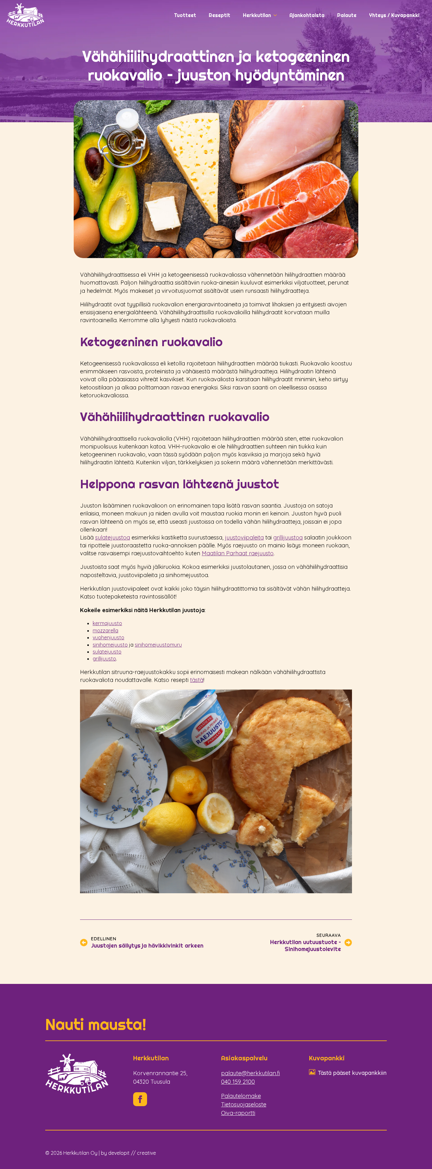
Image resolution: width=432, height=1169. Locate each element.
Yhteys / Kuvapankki (394, 15)
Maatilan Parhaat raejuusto (238, 553)
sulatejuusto (107, 651)
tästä (196, 680)
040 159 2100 (238, 1081)
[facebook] (140, 1099)
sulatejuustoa (112, 537)
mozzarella (105, 630)
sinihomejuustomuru (158, 645)
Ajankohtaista (306, 15)
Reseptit (219, 15)
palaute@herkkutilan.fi (250, 1073)
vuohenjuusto (108, 637)
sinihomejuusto (110, 645)
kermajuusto (107, 623)
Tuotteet (185, 15)
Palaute (346, 15)
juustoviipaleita (244, 537)
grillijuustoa (288, 537)
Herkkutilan (257, 15)
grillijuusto (104, 658)
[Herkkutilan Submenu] (277, 15)
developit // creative (132, 1153)
